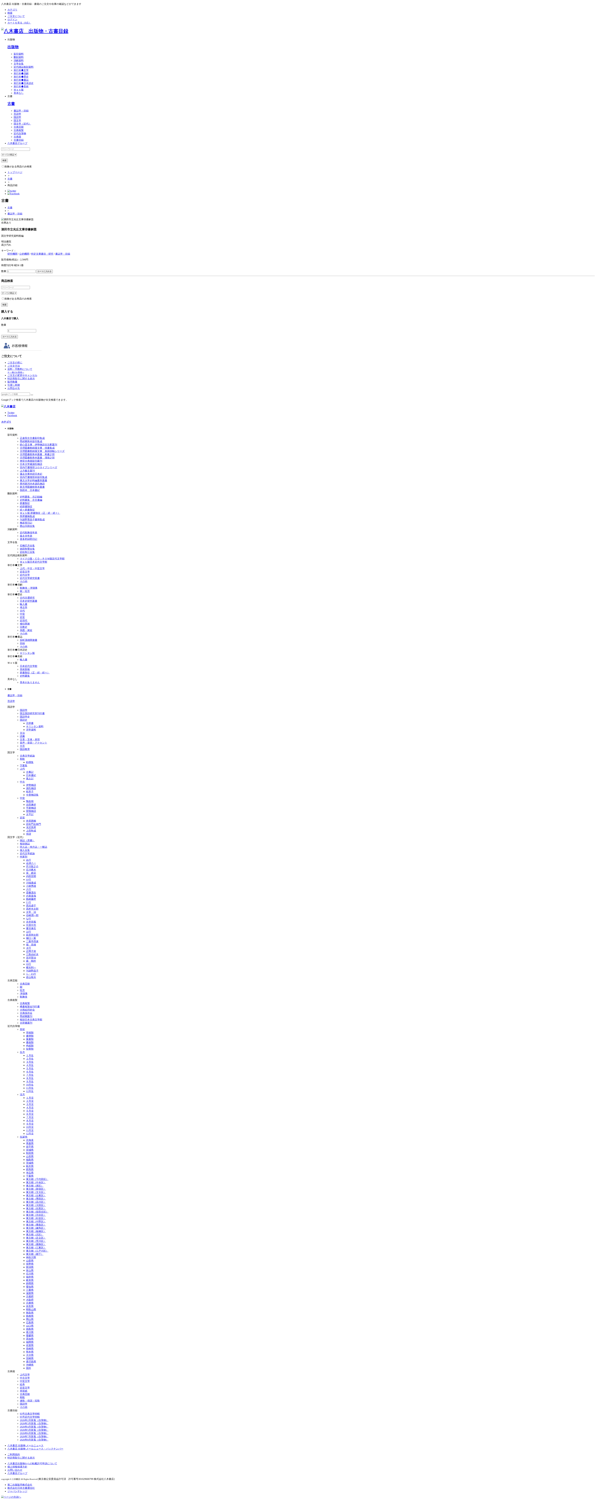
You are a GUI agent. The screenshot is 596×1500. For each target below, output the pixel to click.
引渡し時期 (13, 385)
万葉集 (23, 765)
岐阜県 (30, 1280)
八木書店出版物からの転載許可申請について (32, 1463)
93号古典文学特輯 (30, 1413)
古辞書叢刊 (26, 1023)
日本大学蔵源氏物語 (31, 464)
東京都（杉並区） (36, 1218)
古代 (22, 610)
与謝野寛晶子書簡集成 (32, 519)
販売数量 (12, 381)
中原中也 (31, 925)
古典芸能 (19, 127)
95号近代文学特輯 (30, 1417)
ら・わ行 (31, 974)
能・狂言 (25, 591)
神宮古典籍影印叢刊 (31, 461)
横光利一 (31, 967)
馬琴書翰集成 (27, 516)
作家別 (23, 856)
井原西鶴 (31, 821)
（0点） (19, 22)
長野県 (30, 1264)
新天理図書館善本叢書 (32, 487)
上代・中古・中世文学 (32, 568)
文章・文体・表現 (30, 739)
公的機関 (24, 254)
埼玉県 (30, 1172)
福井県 (30, 1277)
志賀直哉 (31, 895)
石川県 (30, 1273)
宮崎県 (30, 1358)
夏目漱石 (31, 928)
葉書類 (30, 1039)
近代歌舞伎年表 (28, 532)
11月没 (30, 1130)
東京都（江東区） (36, 1247)
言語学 (17, 114)
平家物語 (31, 808)
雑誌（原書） (27, 840)
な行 (28, 918)
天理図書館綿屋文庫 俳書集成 (37, 448)
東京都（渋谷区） (36, 1215)
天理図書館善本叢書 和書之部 (37, 454)
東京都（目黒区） (36, 1208)
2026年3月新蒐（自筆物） (34, 1423)
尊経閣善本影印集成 (31, 441)
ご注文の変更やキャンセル (22, 375)
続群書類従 (26, 506)
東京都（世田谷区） (37, 1211)
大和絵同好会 (27, 1009)
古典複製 (19, 130)
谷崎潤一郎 (32, 915)
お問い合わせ (14, 1470)
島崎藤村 (31, 899)
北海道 (30, 1140)
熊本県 (30, 1351)
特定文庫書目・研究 (42, 254)
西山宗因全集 (27, 526)
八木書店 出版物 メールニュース (25, 1445)
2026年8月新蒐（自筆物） (34, 1439)
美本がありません (30, 682)
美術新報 (25, 669)
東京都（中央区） (36, 1182)
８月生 (30, 1078)
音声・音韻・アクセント (33, 742)
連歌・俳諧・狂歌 (30, 1400)
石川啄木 (31, 869)
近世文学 (25, 571)
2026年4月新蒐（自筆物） (34, 1426)
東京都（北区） (34, 1234)
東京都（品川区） (36, 1202)
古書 (11, 104)
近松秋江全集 (27, 552)
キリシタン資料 (34, 726)
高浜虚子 (31, 905)
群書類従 (25, 503)
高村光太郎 (32, 909)
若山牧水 (31, 977)
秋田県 (30, 1153)
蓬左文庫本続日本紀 (31, 474)
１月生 (30, 1055)
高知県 (30, 1338)
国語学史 (25, 716)
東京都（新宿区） (36, 1189)
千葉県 (30, 1176)
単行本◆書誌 (21, 80)
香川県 (30, 1332)
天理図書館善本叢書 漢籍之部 (37, 457)
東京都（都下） (34, 1254)
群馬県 (30, 1169)
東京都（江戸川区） (37, 1251)
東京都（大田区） (36, 1205)
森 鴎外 (31, 961)
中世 (22, 614)
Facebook (12, 415)
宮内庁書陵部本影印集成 (33, 477)
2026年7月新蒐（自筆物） (34, 1436)
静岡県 (30, 1283)
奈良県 (30, 1306)
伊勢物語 (31, 785)
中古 (22, 781)
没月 (22, 1094)
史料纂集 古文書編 (31, 500)
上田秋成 (31, 830)
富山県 (30, 1270)
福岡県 (30, 1342)
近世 (22, 617)
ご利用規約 (13, 1454)
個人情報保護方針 (17, 1466)
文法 (22, 733)
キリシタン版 (27, 653)
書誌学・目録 (21, 110)
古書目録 (19, 140)
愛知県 (30, 1286)
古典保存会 (26, 1013)
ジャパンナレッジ (17, 1491)
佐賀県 (30, 1345)
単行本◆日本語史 (24, 83)
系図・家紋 (26, 630)
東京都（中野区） (36, 1221)
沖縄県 (30, 1365)
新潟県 (30, 1267)
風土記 (30, 778)
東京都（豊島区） (36, 1224)
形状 (22, 1029)
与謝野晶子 (32, 970)
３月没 (30, 1104)
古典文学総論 (27, 755)
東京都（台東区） (36, 1195)
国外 (28, 1368)
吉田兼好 (31, 804)
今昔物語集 (32, 795)
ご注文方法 (13, 365)
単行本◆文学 (21, 70)
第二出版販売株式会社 (19, 1484)
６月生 (30, 1071)
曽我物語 (31, 811)
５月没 (30, 1110)
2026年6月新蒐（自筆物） (34, 1433)
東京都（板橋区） (36, 1231)
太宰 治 (31, 912)
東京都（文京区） (36, 1192)
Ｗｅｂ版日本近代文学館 (33, 562)
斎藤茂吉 (31, 892)
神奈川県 (31, 1257)
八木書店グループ (17, 1473)
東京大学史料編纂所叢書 (33, 480)
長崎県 (30, 1348)
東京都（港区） (34, 1185)
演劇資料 (19, 60)
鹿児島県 (31, 1361)
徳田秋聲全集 (27, 549)
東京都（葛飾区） (36, 1244)
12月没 (30, 1133)
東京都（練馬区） (36, 1228)
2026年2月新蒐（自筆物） (34, 1420)
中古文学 (25, 1378)
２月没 (30, 1101)
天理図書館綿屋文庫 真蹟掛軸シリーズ (42, 451)
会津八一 (31, 863)
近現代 (23, 620)
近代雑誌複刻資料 (24, 67)
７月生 (30, 1075)
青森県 (30, 1143)
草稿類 (30, 1032)
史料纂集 (25, 676)
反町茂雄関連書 (28, 640)
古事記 (30, 772)
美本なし (19, 93)
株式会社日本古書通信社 (21, 1488)
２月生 (30, 1058)
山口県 (30, 1325)
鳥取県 (30, 1312)
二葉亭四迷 (32, 941)
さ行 (28, 889)
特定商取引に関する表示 (21, 378)
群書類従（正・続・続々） (35, 672)
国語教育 (25, 749)
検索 (9, 13)
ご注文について (16, 16)
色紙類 (30, 1045)
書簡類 (30, 1036)
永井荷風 (31, 922)
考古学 (23, 607)
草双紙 (23, 1391)
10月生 (30, 1084)
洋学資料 (31, 729)
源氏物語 (31, 788)
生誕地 (23, 1137)
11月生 (30, 1088)
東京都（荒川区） (36, 1241)
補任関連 (25, 623)
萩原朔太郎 (32, 935)
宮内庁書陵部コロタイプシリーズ (38, 467)
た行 (28, 902)
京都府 (30, 1296)
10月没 (30, 1127)
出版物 (13, 47)
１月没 (30, 1097)
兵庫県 (30, 1303)
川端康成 (31, 882)
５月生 (30, 1068)
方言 (22, 746)
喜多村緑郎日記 (28, 539)
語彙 (22, 736)
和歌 (22, 759)
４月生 (30, 1065)
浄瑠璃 (23, 993)
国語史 (23, 720)
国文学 (17, 120)
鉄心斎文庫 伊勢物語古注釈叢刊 (38, 444)
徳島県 (30, 1329)
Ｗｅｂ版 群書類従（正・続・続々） (40, 513)
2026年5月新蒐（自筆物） (34, 1430)
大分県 (30, 1355)
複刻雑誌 (25, 843)
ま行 (28, 948)
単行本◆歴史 (21, 76)
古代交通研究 (27, 597)
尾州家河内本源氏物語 (32, 483)
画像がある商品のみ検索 (18, 166)
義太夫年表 (26, 535)
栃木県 (30, 1166)
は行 (28, 931)
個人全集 (25, 850)
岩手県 (30, 1146)
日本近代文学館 (28, 666)
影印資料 (19, 54)
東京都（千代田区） (37, 1179)
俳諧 (28, 834)
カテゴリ (12, 9)
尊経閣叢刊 (26, 1016)
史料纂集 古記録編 (31, 496)
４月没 (30, 1107)
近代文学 (25, 575)
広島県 (30, 1322)
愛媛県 (30, 1335)
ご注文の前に (14, 362)
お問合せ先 (13, 388)
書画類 (30, 1042)
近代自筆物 (20, 133)
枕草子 (30, 791)
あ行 (28, 860)
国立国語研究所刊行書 (32, 713)
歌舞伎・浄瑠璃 (28, 588)
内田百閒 (31, 876)
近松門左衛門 (33, 824)
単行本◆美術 (21, 86)
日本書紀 (31, 775)
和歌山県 (31, 1309)
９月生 (30, 1081)
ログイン (12, 19)
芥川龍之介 (32, 866)
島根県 (30, 1316)
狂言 (22, 990)
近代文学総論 (27, 853)
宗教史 (23, 627)
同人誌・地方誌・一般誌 (33, 847)
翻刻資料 (19, 57)
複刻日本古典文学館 (31, 1019)
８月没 (30, 1120)
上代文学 (25, 1374)
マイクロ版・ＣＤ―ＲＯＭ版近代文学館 (42, 558)
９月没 (30, 1123)
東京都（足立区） (36, 1237)
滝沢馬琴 (31, 827)
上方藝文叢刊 (27, 470)
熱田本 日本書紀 (30, 490)
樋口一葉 (31, 938)
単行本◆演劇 (21, 73)
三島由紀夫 (32, 954)
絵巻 (22, 1384)
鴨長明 (30, 801)
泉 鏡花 (31, 873)
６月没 (30, 1114)
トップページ (14, 172)
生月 (22, 1052)
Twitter (10, 412)
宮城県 (30, 1150)
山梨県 (30, 1260)
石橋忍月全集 (27, 545)
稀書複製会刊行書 (30, 1006)
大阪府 (30, 1299)
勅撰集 (30, 762)
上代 (22, 768)
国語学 (17, 117)
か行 (28, 879)
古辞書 (30, 723)
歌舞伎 (23, 996)
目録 (22, 643)
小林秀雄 (31, 886)
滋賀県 (30, 1293)
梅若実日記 (26, 522)
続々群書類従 (27, 509)
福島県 (30, 1159)
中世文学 (25, 1381)
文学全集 (19, 63)
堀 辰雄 (31, 944)
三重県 (30, 1290)
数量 (3, 271)
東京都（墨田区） (36, 1198)
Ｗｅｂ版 (19, 89)
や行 (28, 964)
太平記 (30, 814)
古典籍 (17, 136)
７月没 (30, 1117)
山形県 (30, 1156)
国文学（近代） (22, 123)
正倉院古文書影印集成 (32, 438)
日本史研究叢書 (28, 601)
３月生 (30, 1062)
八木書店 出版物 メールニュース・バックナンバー (35, 1448)
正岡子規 (31, 951)
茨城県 (30, 1163)
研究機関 (12, 254)
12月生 (30, 1091)
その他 (23, 581)
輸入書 (23, 604)
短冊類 (30, 1049)
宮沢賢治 (31, 957)
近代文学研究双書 (30, 578)
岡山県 (30, 1319)
